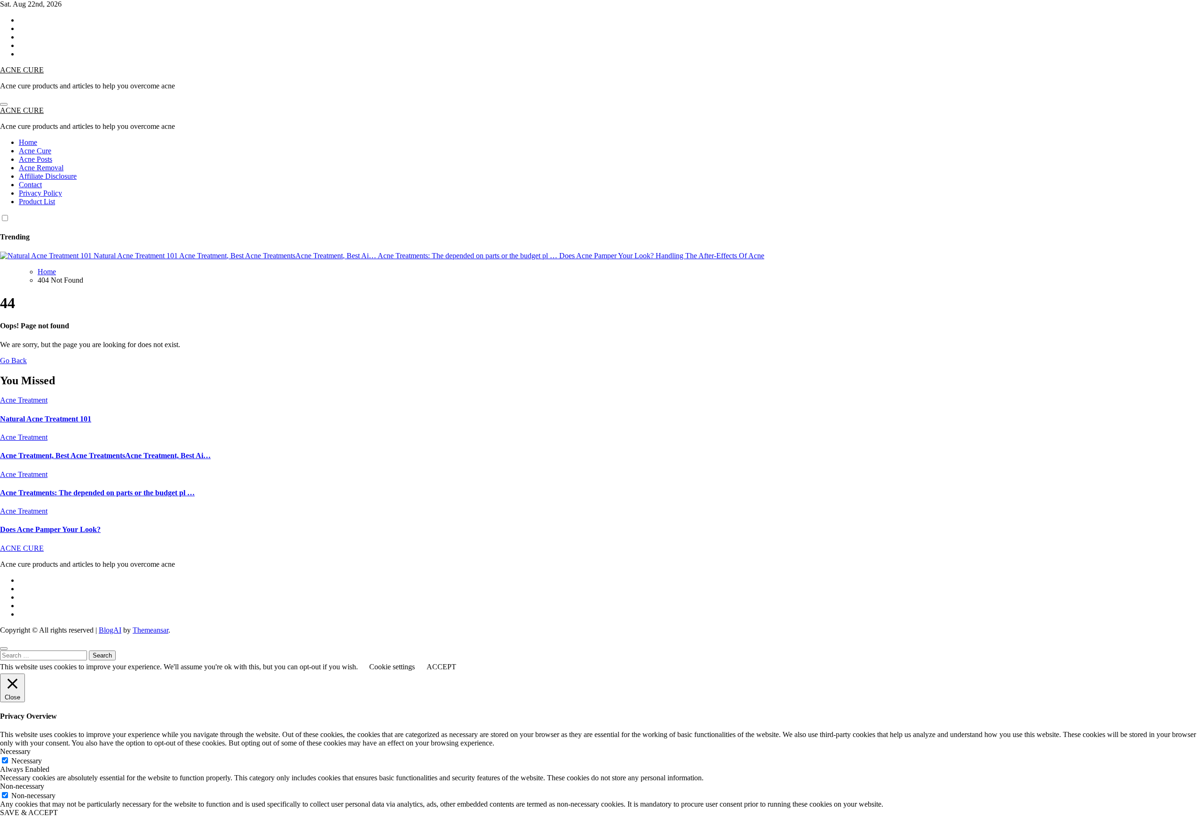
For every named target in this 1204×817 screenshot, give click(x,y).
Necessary (26, 761)
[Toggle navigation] (4, 104)
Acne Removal (41, 168)
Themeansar (150, 630)
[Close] (4, 648)
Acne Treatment (24, 400)
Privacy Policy (40, 193)
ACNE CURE (22, 70)
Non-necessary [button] (22, 786)
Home (28, 142)
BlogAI (110, 630)
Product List (37, 202)
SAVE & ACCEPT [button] (29, 813)
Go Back (13, 361)
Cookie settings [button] (392, 667)
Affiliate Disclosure (48, 176)
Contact (30, 185)
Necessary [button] (15, 751)
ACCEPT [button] (441, 667)
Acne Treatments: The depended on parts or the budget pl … (97, 493)
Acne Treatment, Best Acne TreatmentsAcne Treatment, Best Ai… (105, 456)
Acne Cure (35, 151)
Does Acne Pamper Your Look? (50, 529)
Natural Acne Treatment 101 (45, 419)
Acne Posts (35, 159)
